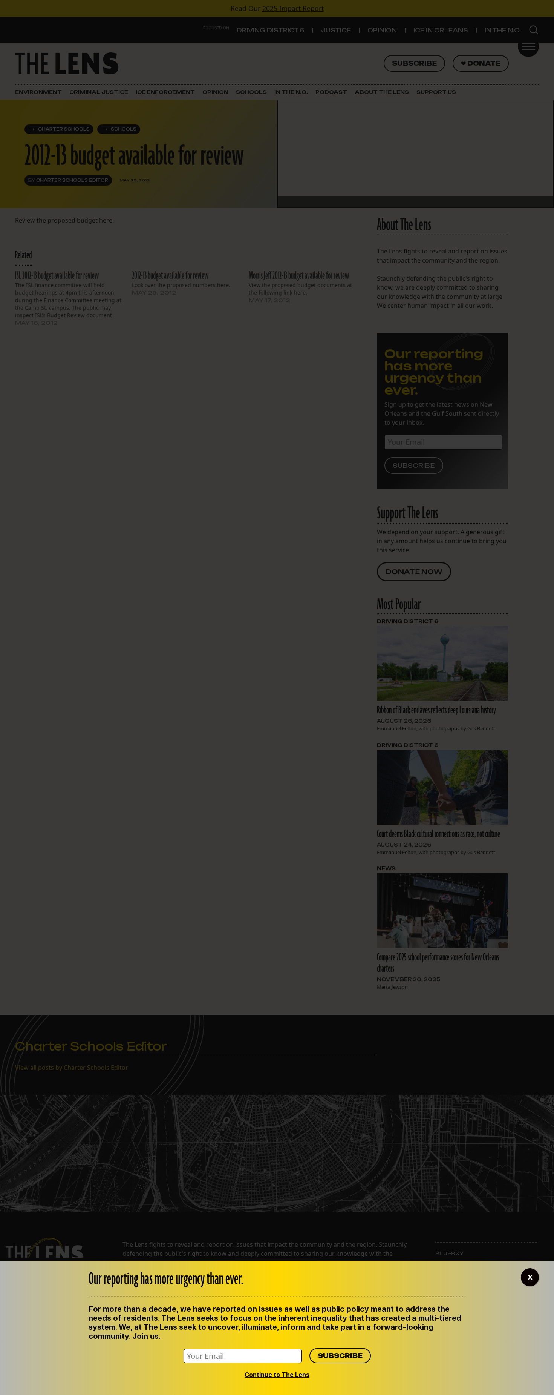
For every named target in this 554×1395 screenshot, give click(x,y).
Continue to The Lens (277, 1374)
